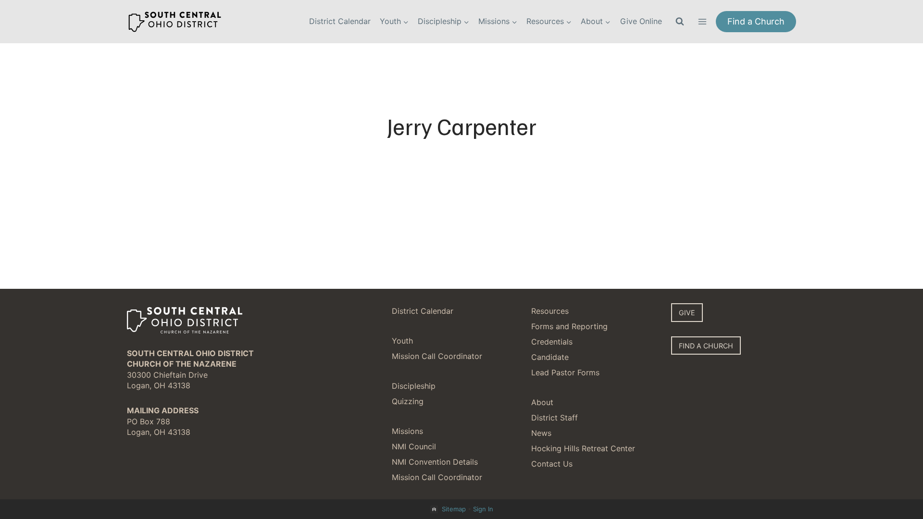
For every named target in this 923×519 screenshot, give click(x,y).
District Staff (554, 417)
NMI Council (414, 446)
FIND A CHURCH (706, 346)
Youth (402, 341)
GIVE (687, 313)
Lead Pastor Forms (565, 372)
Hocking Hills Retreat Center (583, 448)
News (541, 433)
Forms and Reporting (569, 326)
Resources (550, 311)
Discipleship (414, 386)
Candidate (550, 357)
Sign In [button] (483, 509)
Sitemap (454, 509)
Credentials (552, 341)
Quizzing (408, 401)
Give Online (641, 21)
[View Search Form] (679, 21)
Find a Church (756, 21)
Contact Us (552, 464)
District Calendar (340, 21)
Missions (407, 431)
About (542, 402)
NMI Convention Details (435, 462)
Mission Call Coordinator (437, 356)
